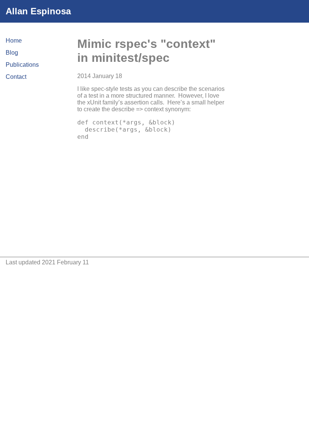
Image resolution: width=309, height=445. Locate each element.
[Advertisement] (270, 142)
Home (14, 40)
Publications (22, 64)
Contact (16, 77)
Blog (12, 52)
